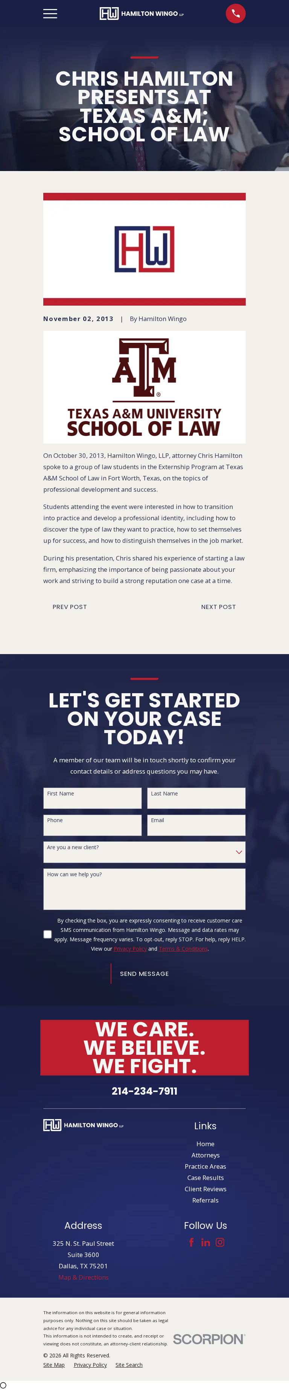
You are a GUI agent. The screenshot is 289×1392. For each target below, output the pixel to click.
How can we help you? (74, 874)
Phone (55, 820)
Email (157, 820)
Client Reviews (206, 1188)
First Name (60, 794)
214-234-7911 (145, 1091)
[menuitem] (54, 1364)
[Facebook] (191, 1242)
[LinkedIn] (205, 1242)
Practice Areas (205, 1166)
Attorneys (206, 1155)
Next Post (218, 606)
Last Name (164, 794)
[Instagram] (220, 1242)
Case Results (205, 1177)
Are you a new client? (73, 847)
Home (205, 1143)
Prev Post (70, 606)
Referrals (205, 1200)
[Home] (142, 13)
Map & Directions (83, 1277)
